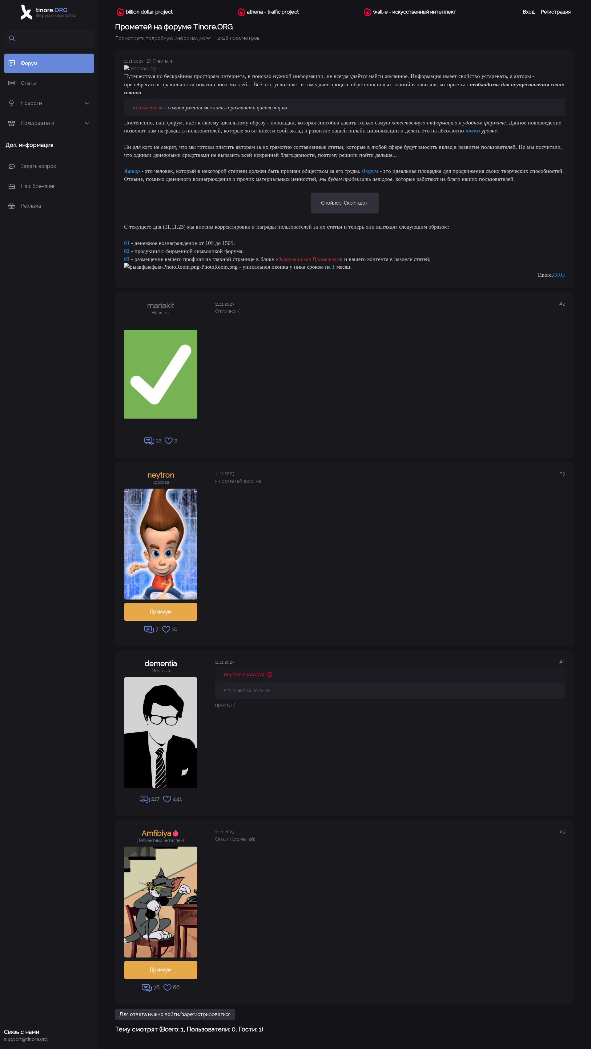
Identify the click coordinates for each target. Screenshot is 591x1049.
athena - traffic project (273, 12)
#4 (562, 662)
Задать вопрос (38, 166)
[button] (87, 103)
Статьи (29, 83)
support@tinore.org (26, 1039)
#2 (562, 304)
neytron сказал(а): (244, 674)
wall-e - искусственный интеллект (414, 12)
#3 (562, 473)
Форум (29, 63)
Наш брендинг (38, 186)
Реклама (31, 206)
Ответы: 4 (162, 61)
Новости (31, 103)
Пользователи (37, 123)
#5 (562, 831)
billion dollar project (149, 12)
